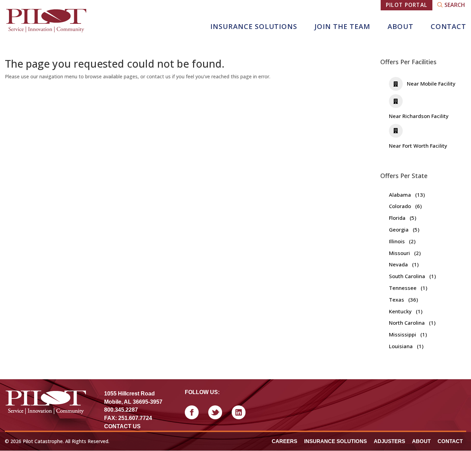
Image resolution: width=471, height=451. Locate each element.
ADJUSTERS (389, 441)
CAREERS (284, 441)
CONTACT (449, 26)
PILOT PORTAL (407, 5)
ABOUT (400, 26)
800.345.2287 (121, 410)
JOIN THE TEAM (342, 26)
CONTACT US (122, 426)
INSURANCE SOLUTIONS (253, 26)
